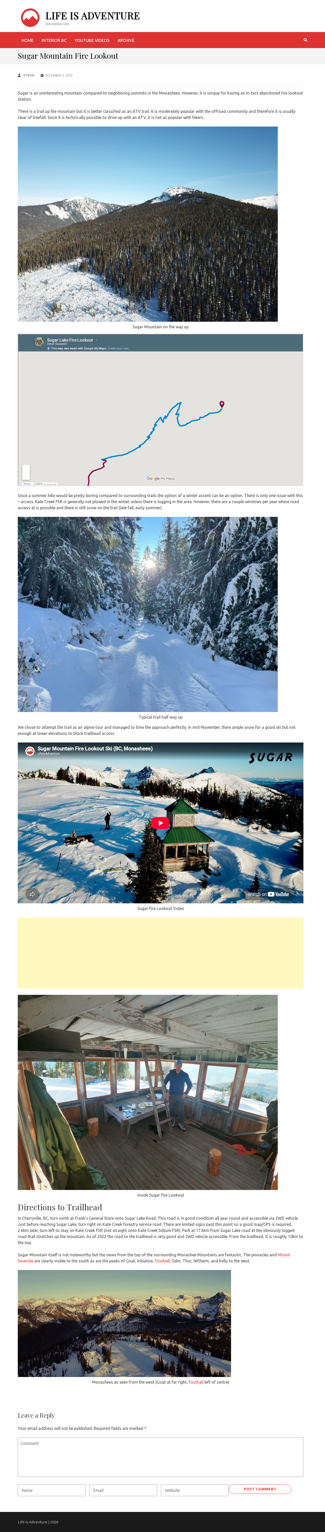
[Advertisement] (160, 953)
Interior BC (54, 40)
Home (28, 40)
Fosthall (162, 1261)
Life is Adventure (92, 15)
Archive (126, 40)
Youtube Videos (92, 40)
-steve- (29, 75)
